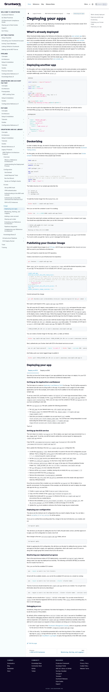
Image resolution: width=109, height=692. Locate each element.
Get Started (8, 172)
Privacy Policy (84, 663)
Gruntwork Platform (8, 15)
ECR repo (52, 247)
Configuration (8, 169)
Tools (3, 244)
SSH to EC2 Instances (11, 202)
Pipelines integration (11, 226)
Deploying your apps (11, 209)
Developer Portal (61, 666)
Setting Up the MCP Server (10, 49)
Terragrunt (59, 674)
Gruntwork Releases (62, 679)
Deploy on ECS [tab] (33, 370)
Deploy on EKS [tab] (45, 370)
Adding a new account (12, 216)
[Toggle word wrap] (82, 273)
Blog (8, 666)
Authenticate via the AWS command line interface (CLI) (13, 198)
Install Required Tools (11, 175)
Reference (36, 4)
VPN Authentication (11, 190)
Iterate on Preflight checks (13, 181)
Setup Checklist (6, 38)
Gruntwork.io (11, 663)
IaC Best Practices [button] (7, 17)
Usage (6, 206)
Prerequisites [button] (6, 91)
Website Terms (84, 668)
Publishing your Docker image (97, 23)
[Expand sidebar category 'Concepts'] (23, 56)
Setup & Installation (8, 62)
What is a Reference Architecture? (11, 160)
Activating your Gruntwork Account (13, 41)
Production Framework (62, 663)
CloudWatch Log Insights (49, 636)
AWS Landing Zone (8, 94)
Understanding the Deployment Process (14, 165)
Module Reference (7, 146)
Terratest (58, 676)
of (40, 515)
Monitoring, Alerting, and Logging (12, 212)
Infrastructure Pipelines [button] (10, 238)
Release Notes (50, 4)
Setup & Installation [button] (8, 138)
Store (8, 671)
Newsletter (10, 668)
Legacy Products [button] (7, 149)
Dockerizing (94, 19)
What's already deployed (97, 14)
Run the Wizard (9, 178)
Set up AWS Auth (10, 187)
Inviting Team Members (9, 43)
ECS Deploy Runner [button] (8, 241)
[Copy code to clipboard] (85, 82)
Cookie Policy (84, 666)
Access (6, 184)
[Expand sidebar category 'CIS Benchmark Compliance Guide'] (23, 21)
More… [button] (86, 4)
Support (4, 28)
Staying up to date (10, 219)
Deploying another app (97, 17)
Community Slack (37, 666)
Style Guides (59, 681)
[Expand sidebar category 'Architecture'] (23, 59)
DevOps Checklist (61, 671)
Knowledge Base (7, 77)
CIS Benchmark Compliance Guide (10, 21)
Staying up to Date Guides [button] (10, 25)
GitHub (34, 668)
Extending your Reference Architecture (13, 222)
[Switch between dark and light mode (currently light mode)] (92, 4)
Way (42, 4)
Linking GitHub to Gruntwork (10, 46)
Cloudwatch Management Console (58, 625)
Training (4, 247)
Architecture (5, 59)
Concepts (4, 56)
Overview (7, 157)
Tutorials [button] (4, 65)
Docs (29, 4)
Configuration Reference (9, 74)
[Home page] (28, 13)
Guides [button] (4, 68)
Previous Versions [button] (7, 71)
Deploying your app (96, 26)
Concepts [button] (4, 86)
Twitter (34, 671)
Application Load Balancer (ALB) (53, 385)
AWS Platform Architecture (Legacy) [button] (11, 153)
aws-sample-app (77, 36)
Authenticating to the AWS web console (14, 194)
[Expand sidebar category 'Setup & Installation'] (23, 62)
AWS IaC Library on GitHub (63, 668)
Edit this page (33, 643)
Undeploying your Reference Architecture (13, 230)
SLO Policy (5, 31)
